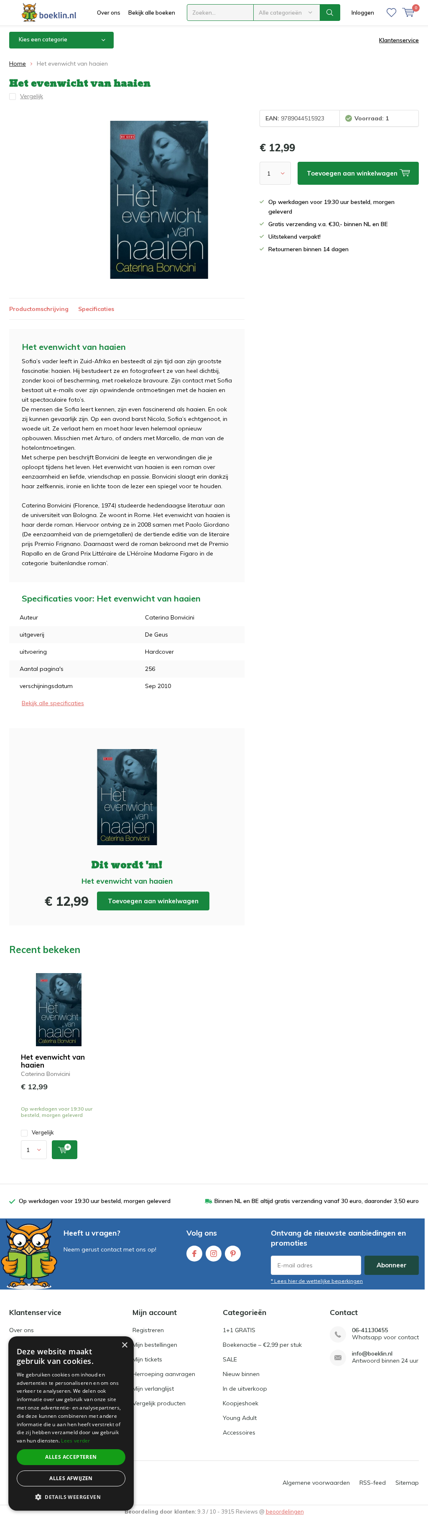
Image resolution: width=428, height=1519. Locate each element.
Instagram (214, 1254)
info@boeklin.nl (372, 1353)
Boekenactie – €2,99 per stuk (262, 1344)
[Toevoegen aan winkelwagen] (64, 1149)
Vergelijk (43, 1132)
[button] (71, 1497)
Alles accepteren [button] (71, 1456)
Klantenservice (399, 40)
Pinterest (233, 1254)
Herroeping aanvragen (163, 1374)
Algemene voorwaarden (316, 1482)
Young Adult (240, 1418)
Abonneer (392, 1265)
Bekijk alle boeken (151, 12)
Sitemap (407, 1482)
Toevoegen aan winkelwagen (153, 901)
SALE (230, 1359)
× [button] (124, 1345)
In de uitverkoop (245, 1388)
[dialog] (71, 1423)
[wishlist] (391, 12)
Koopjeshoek (240, 1403)
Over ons (108, 12)
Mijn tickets (147, 1359)
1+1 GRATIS (239, 1330)
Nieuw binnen (241, 1374)
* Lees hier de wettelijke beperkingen (317, 1281)
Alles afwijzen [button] (71, 1478)
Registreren (148, 1330)
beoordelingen (285, 1511)
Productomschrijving (39, 309)
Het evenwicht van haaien (53, 1061)
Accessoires (239, 1432)
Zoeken (330, 12)
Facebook (194, 1254)
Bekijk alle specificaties (53, 703)
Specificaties (96, 309)
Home (17, 63)
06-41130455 (370, 1330)
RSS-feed (372, 1482)
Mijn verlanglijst (153, 1388)
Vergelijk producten (159, 1403)
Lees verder (75, 1440)
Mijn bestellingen (154, 1344)
